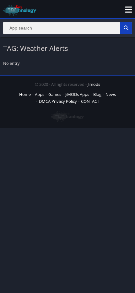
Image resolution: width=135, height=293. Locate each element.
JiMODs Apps (77, 94)
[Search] (126, 28)
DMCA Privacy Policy (58, 101)
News (110, 94)
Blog (97, 94)
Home (25, 94)
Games (54, 94)
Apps (39, 94)
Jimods (94, 84)
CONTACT (90, 101)
